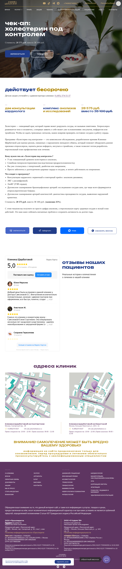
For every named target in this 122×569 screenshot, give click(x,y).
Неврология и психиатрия (73, 491)
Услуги (36, 473)
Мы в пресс (10, 488)
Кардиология (96, 473)
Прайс (29, 9)
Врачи (7, 9)
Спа (92, 481)
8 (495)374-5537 (13, 429)
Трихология (67, 482)
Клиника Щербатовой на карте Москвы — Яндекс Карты (32, 349)
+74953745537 (71, 3)
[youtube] (44, 3)
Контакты (113, 9)
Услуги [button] (18, 9)
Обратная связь (12, 479)
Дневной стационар (71, 473)
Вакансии (9, 494)
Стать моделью (12, 491)
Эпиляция (95, 487)
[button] (102, 230)
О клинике (9, 473)
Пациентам (89, 9)
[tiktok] (48, 3)
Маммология (68, 488)
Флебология (67, 494)
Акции (39, 9)
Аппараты (38, 476)
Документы (10, 482)
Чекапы (49, 9)
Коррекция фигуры (99, 484)
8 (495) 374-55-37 (63, 95)
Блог (36, 479)
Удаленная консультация (68, 9)
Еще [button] (101, 9)
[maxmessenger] (58, 3)
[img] (27, 395)
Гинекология (67, 485)
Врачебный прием (70, 476)
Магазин (37, 482)
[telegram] (53, 3)
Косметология (68, 479)
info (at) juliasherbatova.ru (33, 429)
